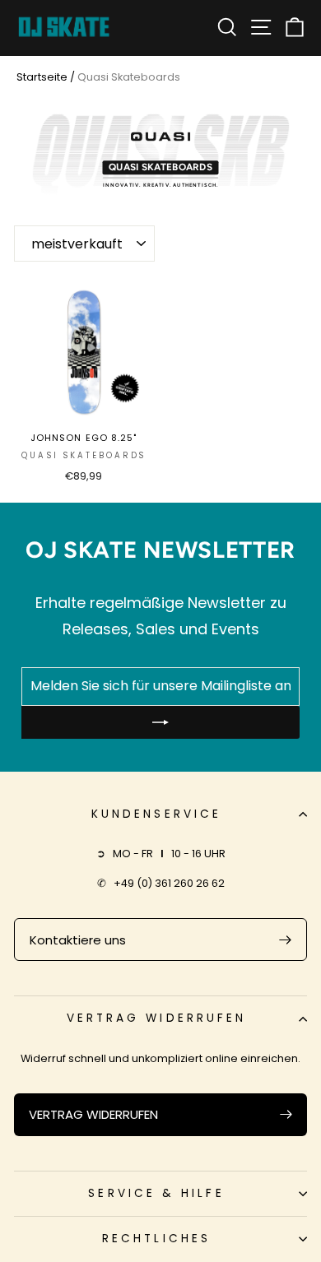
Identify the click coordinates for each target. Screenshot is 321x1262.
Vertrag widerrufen (156, 1018)
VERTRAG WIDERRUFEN (93, 1114)
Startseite (41, 77)
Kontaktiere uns (78, 940)
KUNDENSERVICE (156, 814)
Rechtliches (156, 1238)
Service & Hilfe (156, 1193)
